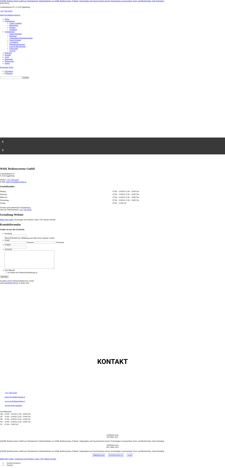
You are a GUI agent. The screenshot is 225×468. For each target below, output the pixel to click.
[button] (112, 142)
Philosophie (13, 25)
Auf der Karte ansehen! (13, 405)
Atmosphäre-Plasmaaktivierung (21, 38)
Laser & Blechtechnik (17, 46)
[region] (112, 159)
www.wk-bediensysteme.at (15, 401)
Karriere (12, 27)
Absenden (4, 277)
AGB (7, 57)
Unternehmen (10, 21)
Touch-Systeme (15, 40)
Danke (7, 63)
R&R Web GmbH (6, 220)
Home (7, 19)
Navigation (4, 67)
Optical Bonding (15, 34)
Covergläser (13, 42)
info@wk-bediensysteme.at (10, 15)
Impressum (9, 59)
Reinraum (13, 36)
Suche (11, 67)
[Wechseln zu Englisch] (9, 71)
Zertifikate (13, 30)
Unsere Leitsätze (15, 23)
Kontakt (8, 55)
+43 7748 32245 (6, 11)
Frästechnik (13, 49)
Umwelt (12, 51)
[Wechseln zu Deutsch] (9, 73)
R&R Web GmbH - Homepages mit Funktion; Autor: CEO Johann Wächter (28, 459)
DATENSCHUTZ (11, 283)
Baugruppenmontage (17, 44)
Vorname (30, 242)
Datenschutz (9, 61)
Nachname (60, 242)
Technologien (10, 32)
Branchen (8, 53)
